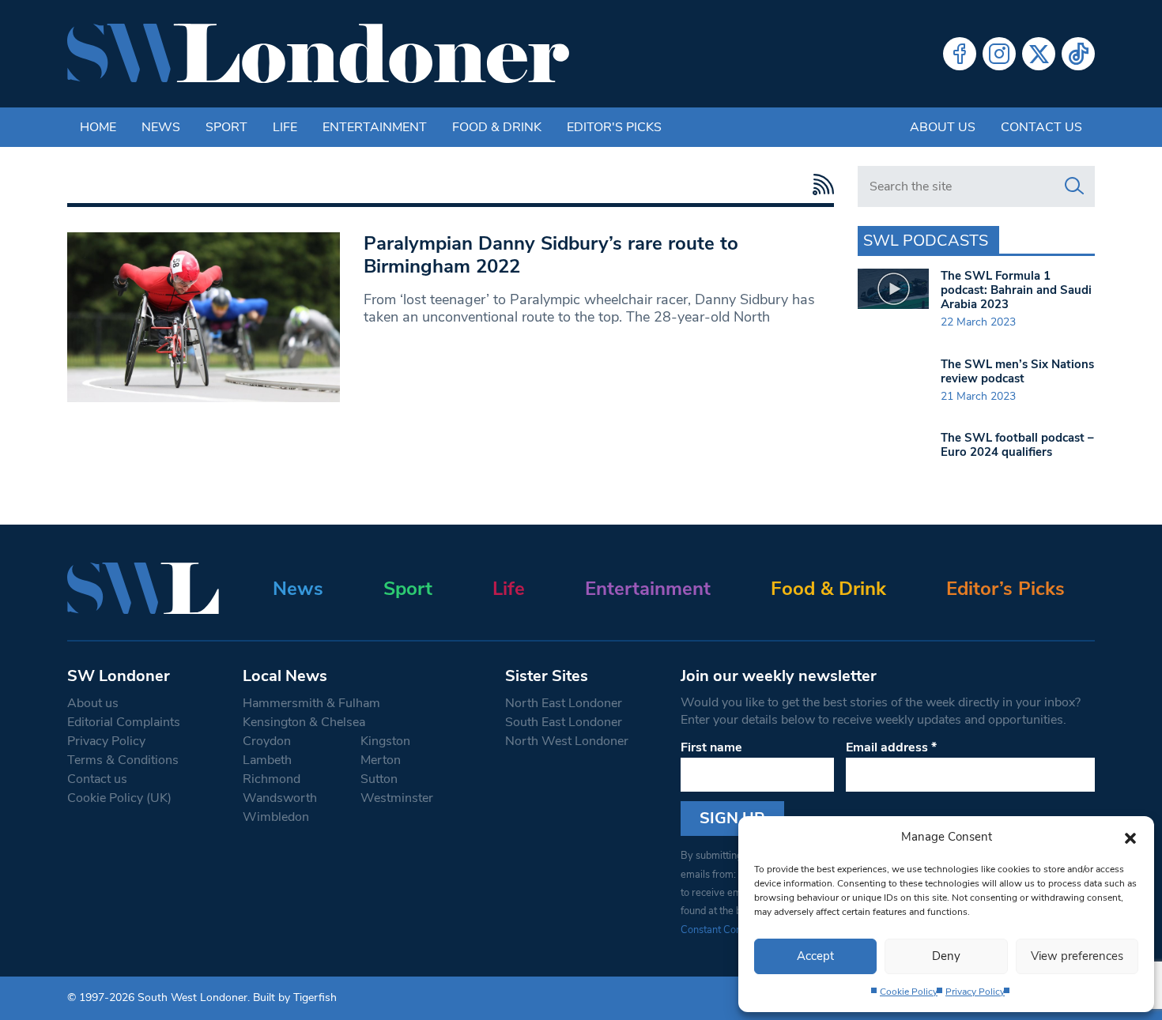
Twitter (1038, 53)
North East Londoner (563, 703)
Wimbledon (276, 817)
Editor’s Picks (1005, 588)
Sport (226, 127)
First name (711, 747)
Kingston (385, 741)
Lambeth (267, 760)
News (160, 127)
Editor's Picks (614, 127)
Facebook (959, 53)
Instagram (999, 53)
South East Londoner (563, 722)
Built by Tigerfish (295, 997)
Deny (946, 956)
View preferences (1077, 956)
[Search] (1074, 186)
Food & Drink (496, 127)
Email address (891, 747)
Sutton (379, 779)
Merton (380, 760)
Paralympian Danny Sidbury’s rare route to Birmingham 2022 (551, 255)
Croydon (267, 741)
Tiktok (1078, 53)
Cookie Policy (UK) (119, 798)
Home (98, 127)
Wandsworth (280, 798)
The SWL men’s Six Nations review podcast (1017, 371)
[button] (1130, 837)
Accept (815, 956)
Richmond (271, 779)
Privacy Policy (975, 991)
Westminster (396, 798)
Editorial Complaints (123, 722)
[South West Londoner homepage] (318, 54)
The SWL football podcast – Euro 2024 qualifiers (1017, 445)
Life (285, 127)
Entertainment (375, 127)
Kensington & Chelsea (304, 722)
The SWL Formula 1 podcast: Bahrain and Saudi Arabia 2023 (1016, 290)
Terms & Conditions (123, 760)
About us (942, 127)
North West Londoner (566, 741)
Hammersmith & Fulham (311, 703)
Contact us (1041, 127)
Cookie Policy (909, 991)
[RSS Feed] (819, 184)
